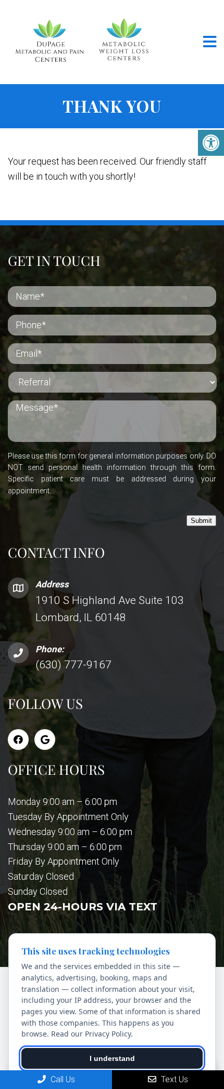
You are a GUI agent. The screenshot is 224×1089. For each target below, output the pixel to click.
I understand (112, 1058)
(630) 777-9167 (73, 664)
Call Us (61, 1079)
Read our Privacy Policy (91, 1034)
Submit (201, 521)
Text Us (173, 1079)
